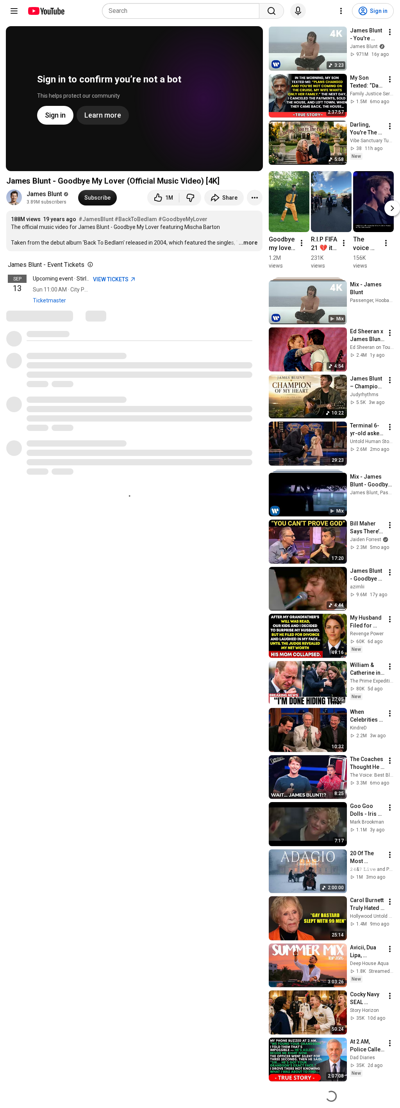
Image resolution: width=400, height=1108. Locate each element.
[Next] (392, 208)
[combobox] (183, 11)
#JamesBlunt (96, 219)
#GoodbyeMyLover (182, 219)
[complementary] (88, 265)
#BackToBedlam (135, 219)
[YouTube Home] (46, 11)
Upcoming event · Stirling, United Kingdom (84, 278)
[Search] (271, 11)
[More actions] (254, 198)
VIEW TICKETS (111, 279)
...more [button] (248, 242)
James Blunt (44, 194)
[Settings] (341, 11)
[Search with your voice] (298, 11)
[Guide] (14, 11)
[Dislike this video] (190, 198)
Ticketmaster (49, 300)
